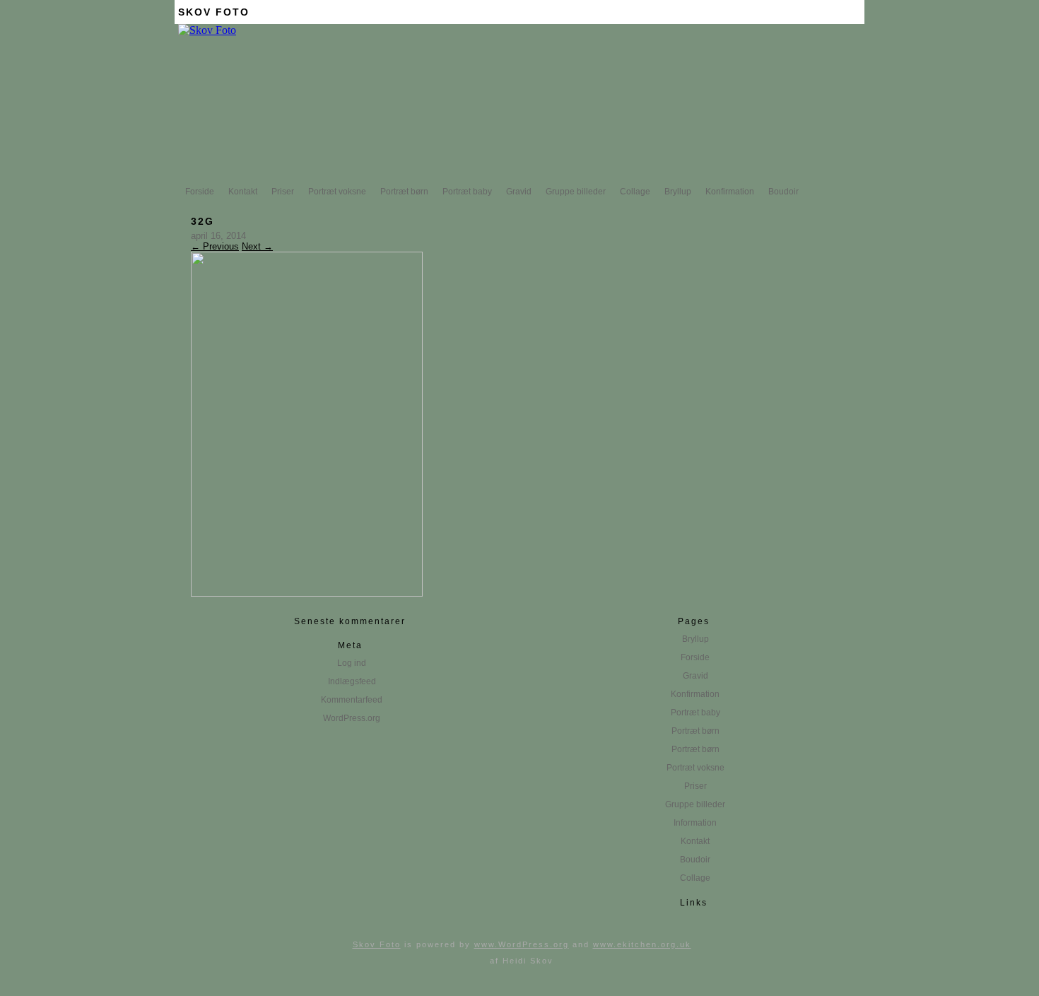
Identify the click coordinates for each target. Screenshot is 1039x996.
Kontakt (242, 192)
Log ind (351, 663)
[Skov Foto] (207, 30)
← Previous (215, 246)
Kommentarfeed (351, 700)
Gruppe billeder (576, 192)
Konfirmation (729, 192)
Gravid (519, 192)
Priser (282, 192)
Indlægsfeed (352, 681)
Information (695, 823)
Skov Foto (214, 12)
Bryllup (677, 192)
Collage (635, 192)
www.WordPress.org (521, 944)
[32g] (307, 593)
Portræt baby (467, 192)
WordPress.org (351, 718)
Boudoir (783, 192)
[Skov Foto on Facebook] (854, 12)
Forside (199, 192)
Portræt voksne (337, 192)
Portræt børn (404, 192)
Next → (257, 246)
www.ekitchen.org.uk (642, 944)
